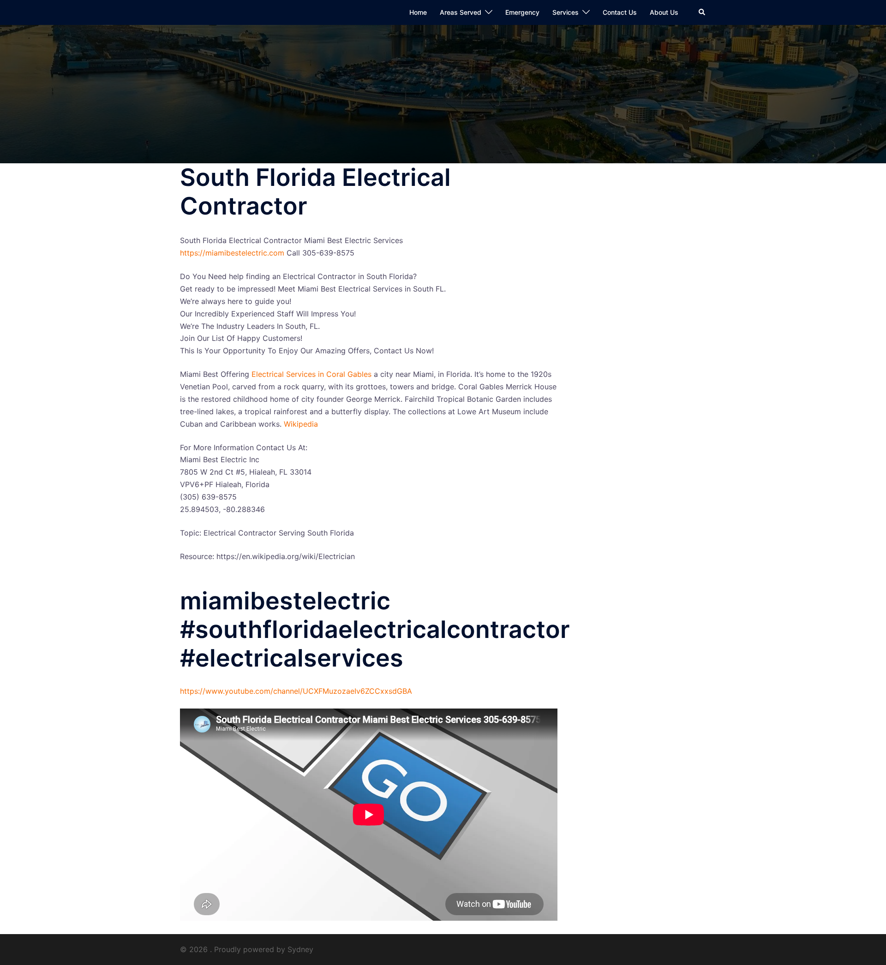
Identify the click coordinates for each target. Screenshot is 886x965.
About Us (664, 12)
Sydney (300, 949)
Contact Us (620, 12)
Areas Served (460, 12)
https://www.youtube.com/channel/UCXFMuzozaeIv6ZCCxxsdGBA (296, 691)
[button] (702, 12)
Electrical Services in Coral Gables (311, 374)
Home (418, 12)
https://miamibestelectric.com (232, 252)
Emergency (522, 12)
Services (565, 12)
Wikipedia (301, 424)
